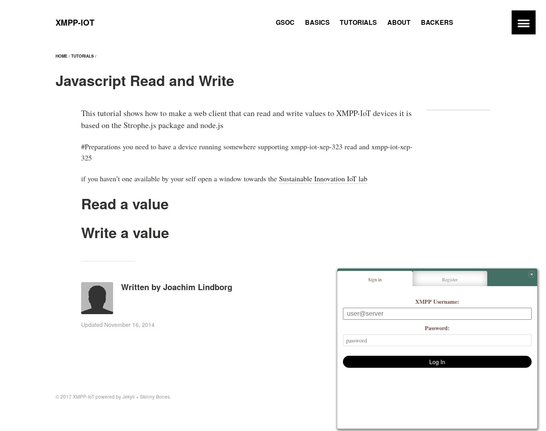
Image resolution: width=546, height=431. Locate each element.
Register (450, 279)
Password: (437, 328)
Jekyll (128, 396)
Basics (317, 22)
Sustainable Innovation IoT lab (323, 178)
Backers (437, 22)
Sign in (375, 279)
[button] (524, 22)
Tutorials (358, 22)
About (398, 22)
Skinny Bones (155, 396)
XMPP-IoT (75, 22)
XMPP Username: (437, 301)
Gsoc (285, 22)
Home (62, 56)
